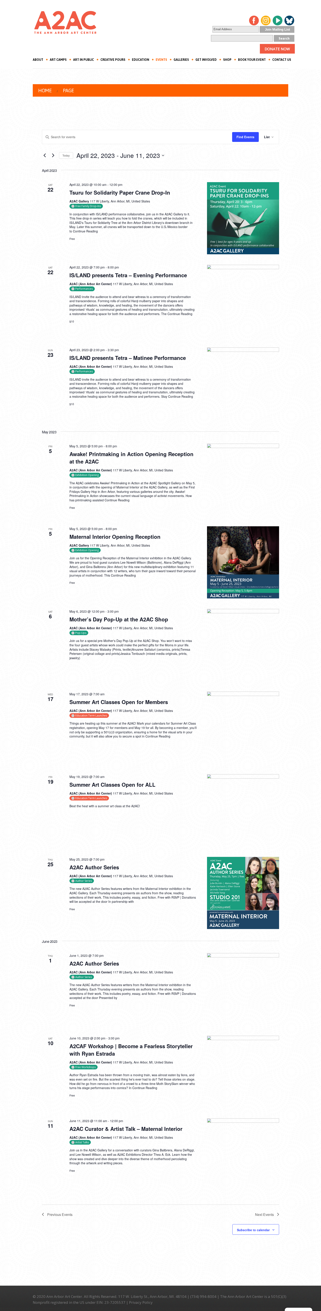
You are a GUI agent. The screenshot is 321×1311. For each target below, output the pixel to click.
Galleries (181, 59)
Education (140, 59)
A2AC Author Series (94, 867)
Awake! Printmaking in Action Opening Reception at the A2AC (131, 457)
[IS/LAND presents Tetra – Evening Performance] (243, 301)
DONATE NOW (277, 48)
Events (161, 59)
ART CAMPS (58, 59)
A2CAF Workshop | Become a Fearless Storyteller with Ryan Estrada (131, 1049)
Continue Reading (85, 231)
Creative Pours (112, 59)
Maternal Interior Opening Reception (114, 536)
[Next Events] (53, 155)
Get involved (206, 59)
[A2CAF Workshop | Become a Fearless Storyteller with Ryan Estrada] (243, 1072)
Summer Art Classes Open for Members (118, 702)
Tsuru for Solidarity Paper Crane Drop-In (119, 192)
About (38, 59)
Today (66, 155)
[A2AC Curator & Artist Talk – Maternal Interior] (243, 1154)
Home (45, 90)
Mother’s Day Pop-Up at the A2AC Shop (118, 619)
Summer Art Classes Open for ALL (112, 784)
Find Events (245, 137)
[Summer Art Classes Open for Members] (243, 728)
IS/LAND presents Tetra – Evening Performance (128, 275)
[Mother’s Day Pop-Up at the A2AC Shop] (243, 645)
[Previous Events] (44, 155)
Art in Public (83, 59)
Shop (227, 59)
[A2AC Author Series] (243, 893)
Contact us (281, 59)
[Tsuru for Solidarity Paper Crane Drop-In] (243, 218)
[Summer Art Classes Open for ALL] (243, 810)
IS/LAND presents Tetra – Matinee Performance (127, 357)
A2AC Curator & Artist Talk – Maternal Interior (125, 1128)
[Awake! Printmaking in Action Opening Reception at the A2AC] (243, 480)
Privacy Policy (141, 1302)
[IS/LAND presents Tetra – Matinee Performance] (243, 383)
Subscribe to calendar (253, 1230)
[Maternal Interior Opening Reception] (243, 562)
